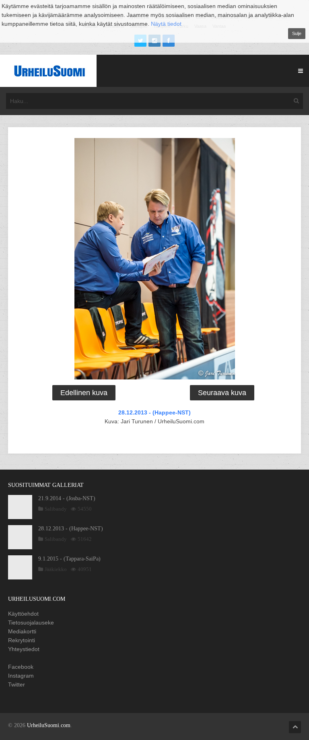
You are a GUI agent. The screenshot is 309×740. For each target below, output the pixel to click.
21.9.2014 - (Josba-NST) (66, 498)
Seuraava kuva (222, 393)
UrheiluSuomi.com (48, 725)
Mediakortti (22, 631)
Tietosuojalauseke (31, 622)
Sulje (296, 33)
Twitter (16, 684)
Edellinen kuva (83, 393)
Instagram (21, 675)
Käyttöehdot (23, 613)
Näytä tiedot (166, 24)
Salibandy (56, 509)
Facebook (20, 667)
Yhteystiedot (23, 649)
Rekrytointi (21, 640)
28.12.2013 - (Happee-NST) (154, 412)
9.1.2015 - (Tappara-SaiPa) (69, 559)
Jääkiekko (56, 569)
